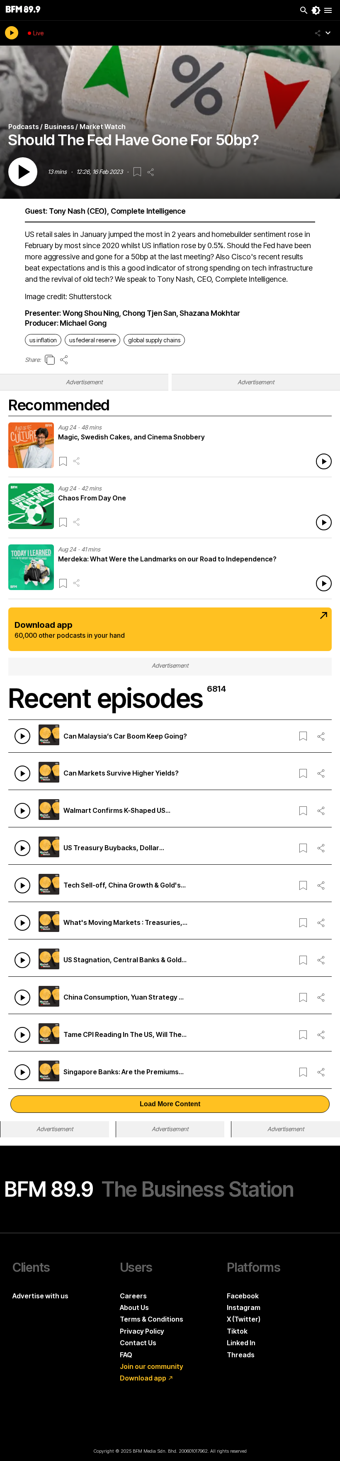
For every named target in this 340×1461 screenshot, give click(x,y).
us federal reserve (92, 340)
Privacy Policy (142, 1331)
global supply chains (154, 340)
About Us (134, 1307)
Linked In (241, 1343)
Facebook (243, 1296)
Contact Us (138, 1343)
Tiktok (237, 1331)
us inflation (43, 340)
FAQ (126, 1355)
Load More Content (170, 1103)
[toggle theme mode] (316, 10)
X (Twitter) (243, 1319)
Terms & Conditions (151, 1319)
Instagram (243, 1307)
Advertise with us (40, 1296)
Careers (133, 1296)
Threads (241, 1355)
